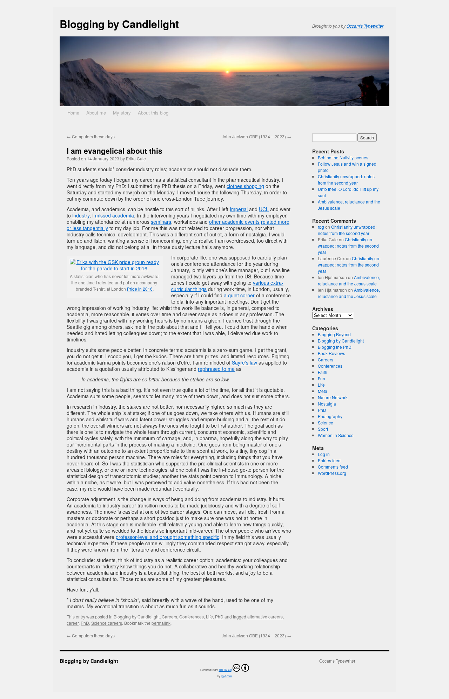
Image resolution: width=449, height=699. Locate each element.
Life (209, 617)
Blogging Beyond (334, 334)
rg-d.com (226, 676)
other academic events (234, 221)
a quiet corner (239, 295)
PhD (219, 617)
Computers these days (91, 136)
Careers (169, 617)
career (73, 623)
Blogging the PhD (334, 347)
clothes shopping (245, 185)
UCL (264, 209)
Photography (330, 416)
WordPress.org (332, 473)
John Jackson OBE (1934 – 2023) (256, 136)
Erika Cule (136, 158)
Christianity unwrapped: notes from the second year (346, 179)
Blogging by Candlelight (119, 23)
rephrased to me (216, 368)
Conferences (191, 617)
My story (122, 112)
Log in (324, 454)
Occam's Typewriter (365, 26)
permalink (161, 623)
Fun (321, 378)
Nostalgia (327, 404)
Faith (322, 372)
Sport (323, 429)
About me (96, 112)
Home (73, 112)
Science (325, 422)
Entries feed (329, 460)
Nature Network (333, 397)
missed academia (114, 215)
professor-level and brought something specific (167, 536)
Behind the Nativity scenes (343, 157)
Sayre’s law (244, 362)
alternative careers (265, 617)
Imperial (239, 209)
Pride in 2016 (140, 289)
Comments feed (333, 467)
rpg (321, 227)
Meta (322, 391)
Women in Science (336, 435)
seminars (161, 221)
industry (80, 215)
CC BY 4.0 (225, 670)
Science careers (106, 623)
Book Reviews (331, 353)
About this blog (153, 112)
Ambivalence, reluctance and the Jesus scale (349, 280)
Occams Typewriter (337, 661)
